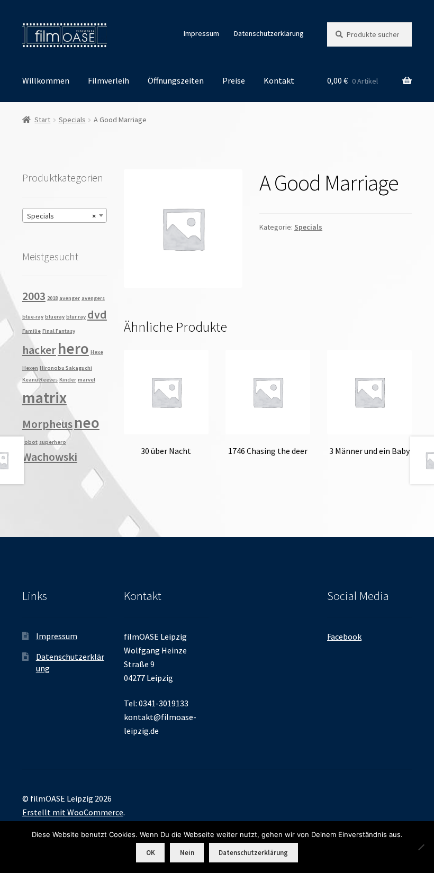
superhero (52, 442)
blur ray (76, 316)
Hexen (30, 368)
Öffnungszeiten (176, 80)
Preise (233, 80)
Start (42, 119)
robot (30, 442)
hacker (39, 349)
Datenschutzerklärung (269, 33)
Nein (187, 852)
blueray (55, 316)
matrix (44, 397)
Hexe (97, 352)
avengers (93, 298)
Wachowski (49, 456)
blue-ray (32, 316)
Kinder (67, 379)
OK (150, 852)
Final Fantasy (58, 331)
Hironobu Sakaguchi (66, 368)
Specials (72, 119)
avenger (69, 298)
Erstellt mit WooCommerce (72, 812)
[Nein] (420, 847)
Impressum (201, 33)
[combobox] (64, 215)
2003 (34, 295)
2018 (52, 298)
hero (73, 348)
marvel (86, 379)
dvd (97, 314)
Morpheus (47, 423)
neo (87, 422)
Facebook (344, 636)
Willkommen (45, 80)
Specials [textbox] (61, 216)
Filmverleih (108, 80)
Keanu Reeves (40, 379)
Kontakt (279, 80)
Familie (31, 331)
